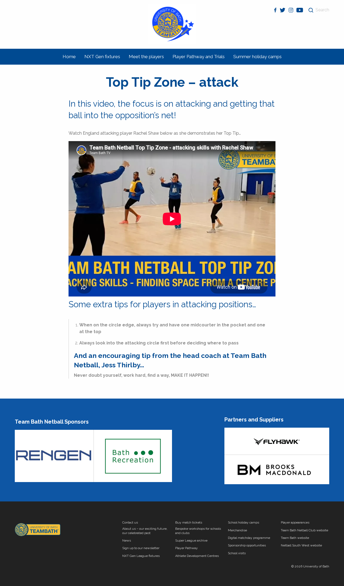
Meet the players (146, 56)
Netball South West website (301, 545)
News (126, 540)
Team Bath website (295, 538)
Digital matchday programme (249, 538)
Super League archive (191, 540)
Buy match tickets (188, 522)
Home (69, 56)
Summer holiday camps (257, 56)
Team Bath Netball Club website (304, 530)
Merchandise (237, 530)
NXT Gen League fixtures (141, 556)
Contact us (130, 522)
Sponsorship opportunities (247, 545)
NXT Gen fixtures (102, 56)
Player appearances (295, 522)
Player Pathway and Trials (199, 56)
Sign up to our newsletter (140, 548)
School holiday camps (243, 522)
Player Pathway (186, 548)
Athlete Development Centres (197, 556)
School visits (237, 553)
